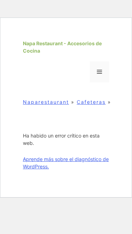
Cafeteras (91, 102)
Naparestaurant (46, 102)
